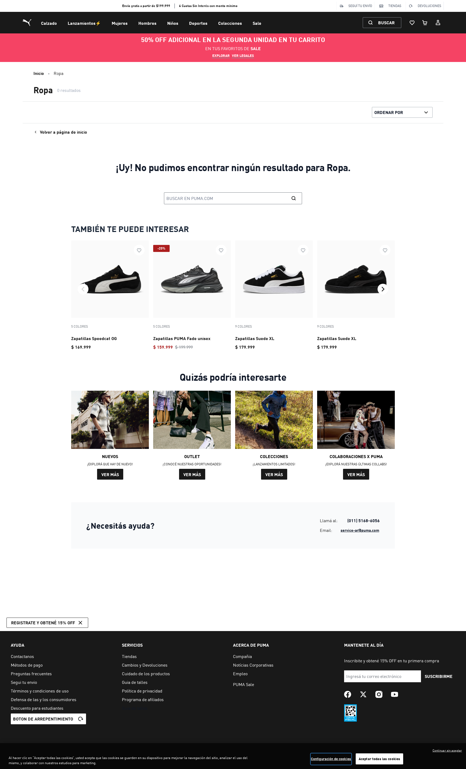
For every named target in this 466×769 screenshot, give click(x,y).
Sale (257, 23)
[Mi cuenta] (438, 22)
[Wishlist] (412, 22)
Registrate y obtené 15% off (43, 622)
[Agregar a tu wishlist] (139, 250)
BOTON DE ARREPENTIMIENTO (43, 718)
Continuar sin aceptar (447, 750)
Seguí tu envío (360, 6)
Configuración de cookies (331, 759)
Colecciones (230, 23)
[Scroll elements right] (383, 289)
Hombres (147, 23)
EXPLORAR (221, 55)
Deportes (198, 23)
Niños (172, 23)
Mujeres (120, 23)
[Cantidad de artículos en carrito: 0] (425, 22)
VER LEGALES (243, 55)
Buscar (386, 22)
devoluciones (429, 6)
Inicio (38, 73)
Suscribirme (439, 676)
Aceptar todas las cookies (379, 759)
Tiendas (394, 6)
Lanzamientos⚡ (84, 23)
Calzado (49, 23)
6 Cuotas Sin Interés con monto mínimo (208, 6)
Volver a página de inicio (63, 131)
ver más (110, 474)
